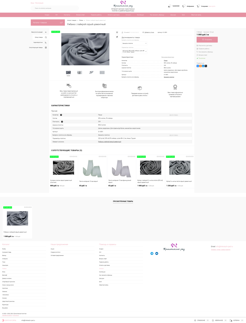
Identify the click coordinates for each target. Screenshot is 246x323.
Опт (56, 15)
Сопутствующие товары (36, 47)
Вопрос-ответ (203, 55)
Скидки (47, 15)
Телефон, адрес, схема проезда (220, 249)
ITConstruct (16, 315)
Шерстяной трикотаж (8, 301)
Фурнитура (5, 304)
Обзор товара (39, 37)
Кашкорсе (5, 265)
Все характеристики (168, 57)
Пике (3, 262)
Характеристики (38, 42)
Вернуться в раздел (37, 32)
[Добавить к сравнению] (117, 36)
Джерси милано (6, 278)
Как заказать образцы (157, 15)
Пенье (165, 60)
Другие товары (174, 115)
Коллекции (140, 15)
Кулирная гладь (6, 252)
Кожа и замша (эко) (8, 285)
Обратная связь (196, 15)
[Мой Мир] (203, 66)
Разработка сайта (7, 315)
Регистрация (39, 3)
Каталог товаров (40, 23)
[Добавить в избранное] (117, 32)
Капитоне (5, 288)
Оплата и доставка (114, 15)
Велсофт (4, 275)
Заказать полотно (169, 77)
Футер (4, 249)
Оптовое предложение (57, 255)
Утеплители (5, 295)
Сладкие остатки (55, 252)
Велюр (4, 255)
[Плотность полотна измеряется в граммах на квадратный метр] (62, 122)
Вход (32, 3)
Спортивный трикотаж (8, 281)
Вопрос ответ (80, 15)
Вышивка (5, 308)
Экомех (4, 298)
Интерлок (5, 258)
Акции (52, 249)
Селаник (4, 291)
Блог (183, 15)
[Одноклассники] (200, 66)
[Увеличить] (85, 49)
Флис (3, 272)
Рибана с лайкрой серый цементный (109, 141)
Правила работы (96, 15)
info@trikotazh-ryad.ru (224, 246)
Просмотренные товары (123, 201)
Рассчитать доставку (205, 45)
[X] (206, 66)
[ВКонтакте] (198, 66)
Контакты (67, 15)
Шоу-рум (173, 15)
